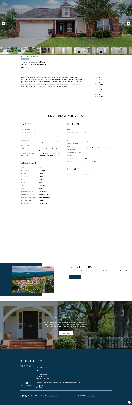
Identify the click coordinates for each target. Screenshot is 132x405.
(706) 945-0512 (40, 376)
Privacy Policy (91, 396)
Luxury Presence (52, 396)
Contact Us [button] (66, 333)
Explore (75, 277)
